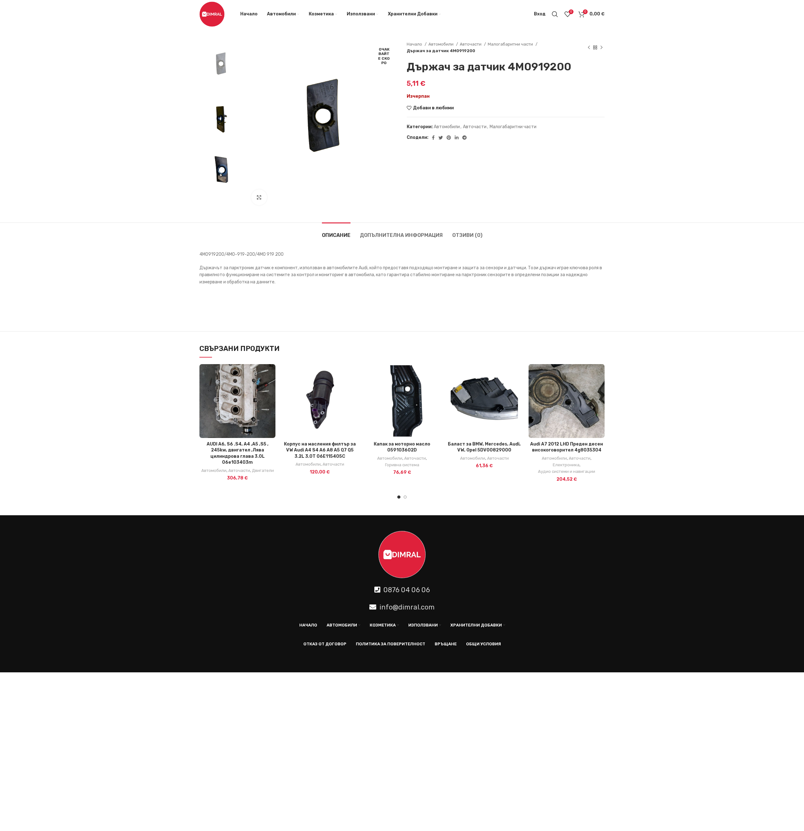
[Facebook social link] (433, 138)
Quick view (271, 374)
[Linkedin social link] (456, 138)
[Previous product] (589, 47)
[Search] (555, 14)
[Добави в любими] (271, 388)
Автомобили (441, 44)
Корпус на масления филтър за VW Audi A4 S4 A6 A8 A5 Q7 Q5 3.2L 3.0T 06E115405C (320, 450)
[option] (220, 65)
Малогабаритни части (511, 44)
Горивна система (402, 464)
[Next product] (601, 47)
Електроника (566, 464)
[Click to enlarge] (259, 197)
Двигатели (263, 470)
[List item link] (402, 589)
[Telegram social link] (464, 138)
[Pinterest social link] (449, 138)
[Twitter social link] (441, 138)
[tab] (336, 232)
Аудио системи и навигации (566, 471)
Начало (415, 44)
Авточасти (471, 44)
